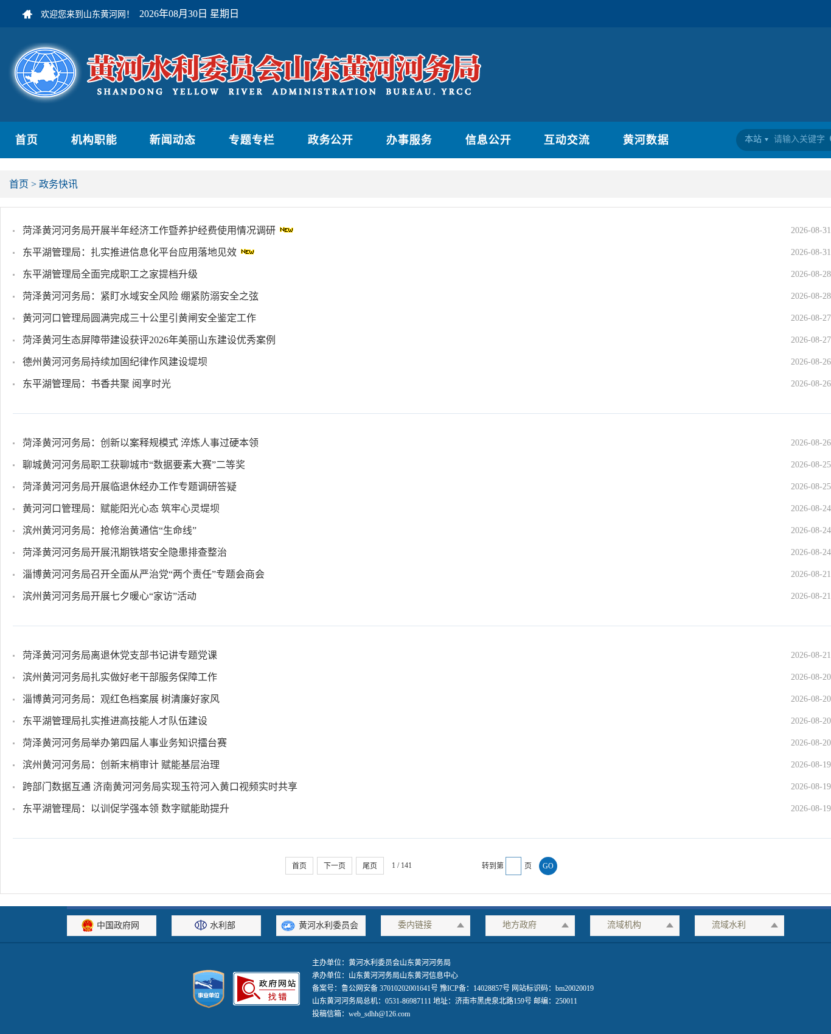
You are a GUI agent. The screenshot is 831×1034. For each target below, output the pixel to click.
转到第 (493, 866)
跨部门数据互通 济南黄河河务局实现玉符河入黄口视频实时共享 (160, 786)
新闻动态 (173, 140)
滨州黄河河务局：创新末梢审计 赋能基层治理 (121, 765)
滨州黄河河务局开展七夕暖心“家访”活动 (109, 596)
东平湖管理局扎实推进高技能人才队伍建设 (115, 721)
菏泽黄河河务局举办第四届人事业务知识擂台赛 (125, 743)
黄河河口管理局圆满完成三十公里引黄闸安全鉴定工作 (139, 318)
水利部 (222, 925)
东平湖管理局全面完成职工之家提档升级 (110, 274)
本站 (753, 139)
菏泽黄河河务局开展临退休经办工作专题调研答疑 (130, 486)
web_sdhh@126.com (379, 1014)
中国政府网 (118, 925)
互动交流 (567, 140)
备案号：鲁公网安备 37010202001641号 (376, 988)
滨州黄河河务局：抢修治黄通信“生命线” (109, 530)
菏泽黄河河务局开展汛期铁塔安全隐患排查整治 (125, 552)
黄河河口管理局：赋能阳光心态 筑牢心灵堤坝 (121, 508)
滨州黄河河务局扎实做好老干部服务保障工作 (120, 677)
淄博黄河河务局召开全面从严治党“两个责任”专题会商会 (144, 574)
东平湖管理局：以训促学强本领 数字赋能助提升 (126, 808)
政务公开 (331, 140)
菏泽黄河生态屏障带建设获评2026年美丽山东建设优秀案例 (149, 340)
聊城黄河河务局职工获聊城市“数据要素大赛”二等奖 (134, 464)
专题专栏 (252, 140)
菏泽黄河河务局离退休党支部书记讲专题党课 (120, 655)
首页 (26, 140)
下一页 (335, 866)
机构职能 (94, 140)
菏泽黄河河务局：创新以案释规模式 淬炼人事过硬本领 (141, 443)
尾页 (370, 866)
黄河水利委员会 (328, 925)
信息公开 (488, 140)
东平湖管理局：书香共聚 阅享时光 (97, 384)
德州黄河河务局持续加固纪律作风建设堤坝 (115, 362)
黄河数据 (646, 140)
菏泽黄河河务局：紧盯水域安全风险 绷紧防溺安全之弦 (141, 296)
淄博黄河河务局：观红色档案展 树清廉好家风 (121, 699)
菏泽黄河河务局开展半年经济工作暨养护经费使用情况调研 (150, 230)
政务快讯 (58, 184)
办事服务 (409, 140)
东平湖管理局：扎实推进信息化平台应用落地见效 (131, 252)
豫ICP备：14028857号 (475, 988)
